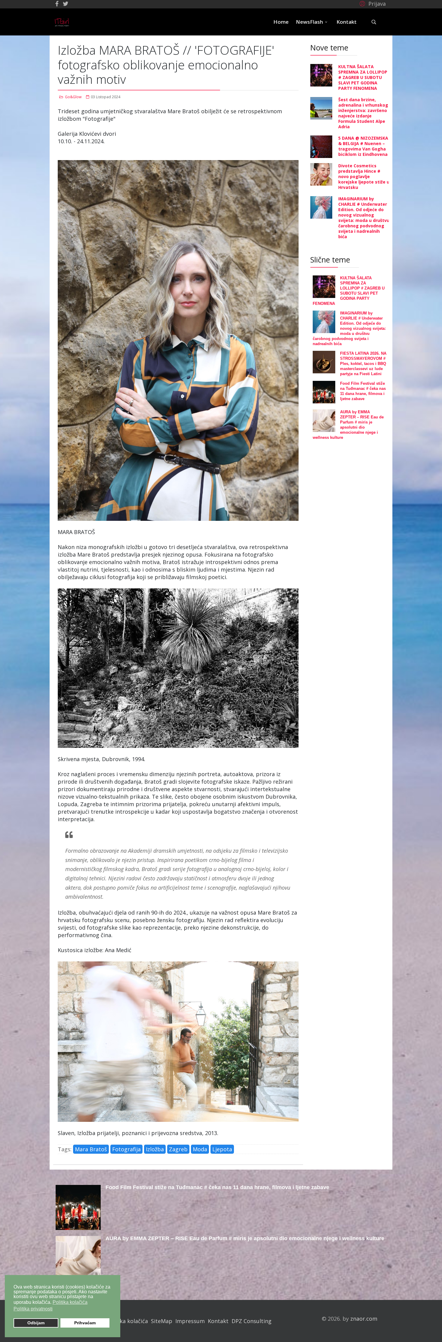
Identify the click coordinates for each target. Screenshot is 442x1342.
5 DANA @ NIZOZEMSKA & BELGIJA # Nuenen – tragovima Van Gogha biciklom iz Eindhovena (363, 146)
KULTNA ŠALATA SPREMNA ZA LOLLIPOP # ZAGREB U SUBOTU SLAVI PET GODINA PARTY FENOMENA (362, 77)
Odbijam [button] (36, 1322)
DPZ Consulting (252, 1321)
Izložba (155, 1149)
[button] (372, 3)
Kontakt (346, 21)
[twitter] (65, 3)
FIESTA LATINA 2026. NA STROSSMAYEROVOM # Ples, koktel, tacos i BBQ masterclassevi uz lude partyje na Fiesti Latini (363, 363)
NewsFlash (309, 21)
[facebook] (57, 3)
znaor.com (363, 1318)
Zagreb (178, 1149)
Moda (200, 1149)
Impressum (190, 1321)
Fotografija (126, 1149)
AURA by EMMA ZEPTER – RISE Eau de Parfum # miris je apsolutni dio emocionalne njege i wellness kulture (245, 1238)
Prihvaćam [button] (85, 1322)
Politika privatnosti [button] (33, 1308)
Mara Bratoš (91, 1149)
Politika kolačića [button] (70, 1302)
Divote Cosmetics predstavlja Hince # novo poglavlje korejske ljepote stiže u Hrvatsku (363, 176)
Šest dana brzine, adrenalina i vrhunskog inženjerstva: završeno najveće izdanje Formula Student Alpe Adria (363, 113)
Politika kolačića (127, 1321)
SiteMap (161, 1321)
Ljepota (222, 1149)
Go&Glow (73, 96)
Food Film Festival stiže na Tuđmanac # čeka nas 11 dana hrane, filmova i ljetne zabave (217, 1187)
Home (281, 21)
